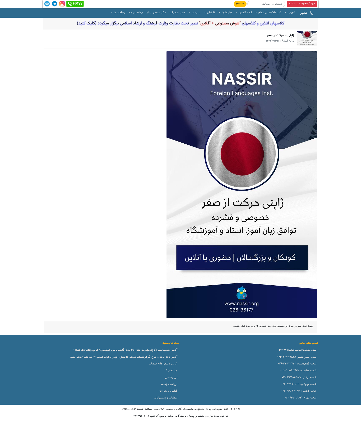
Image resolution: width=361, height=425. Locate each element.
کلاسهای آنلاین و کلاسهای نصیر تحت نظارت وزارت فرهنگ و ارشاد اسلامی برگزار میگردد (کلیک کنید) (180, 23)
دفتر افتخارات (177, 12)
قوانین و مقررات (168, 391)
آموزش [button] (291, 12)
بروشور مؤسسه (168, 384)
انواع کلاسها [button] (245, 12)
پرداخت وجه (136, 12)
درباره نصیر (171, 377)
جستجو (240, 3)
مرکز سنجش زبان (156, 12)
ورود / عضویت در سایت (302, 3)
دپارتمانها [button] (226, 12)
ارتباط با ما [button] (119, 12)
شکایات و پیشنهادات (165, 398)
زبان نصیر (307, 13)
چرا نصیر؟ (171, 370)
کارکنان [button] (210, 12)
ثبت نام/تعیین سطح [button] (269, 12)
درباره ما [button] (196, 12)
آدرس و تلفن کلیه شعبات (163, 364)
